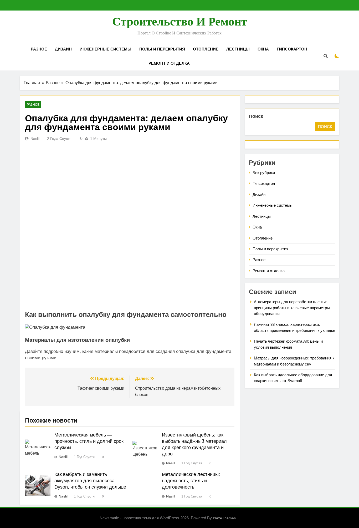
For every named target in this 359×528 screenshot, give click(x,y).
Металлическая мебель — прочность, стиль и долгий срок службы (89, 441)
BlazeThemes (224, 518)
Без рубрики (264, 172)
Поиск (256, 116)
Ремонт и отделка (169, 63)
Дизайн (63, 49)
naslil (34, 138)
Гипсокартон (292, 49)
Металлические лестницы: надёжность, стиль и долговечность (191, 481)
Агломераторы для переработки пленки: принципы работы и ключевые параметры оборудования (292, 307)
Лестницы (238, 49)
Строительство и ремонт (179, 21)
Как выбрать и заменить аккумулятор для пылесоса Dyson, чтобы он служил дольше (90, 481)
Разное (39, 49)
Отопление (205, 49)
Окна (263, 49)
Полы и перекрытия (162, 49)
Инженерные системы (105, 49)
